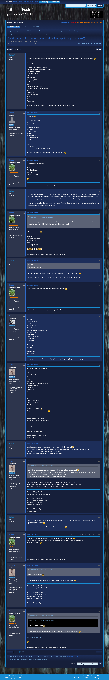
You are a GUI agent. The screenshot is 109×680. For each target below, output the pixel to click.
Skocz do (73, 663)
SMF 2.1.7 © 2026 (10, 675)
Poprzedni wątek (83, 43)
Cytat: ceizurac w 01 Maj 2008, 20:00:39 (41, 615)
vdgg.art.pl (73, 22)
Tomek (11, 113)
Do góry (10, 652)
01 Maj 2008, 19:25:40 (32, 443)
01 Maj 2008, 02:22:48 (32, 212)
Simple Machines (19, 675)
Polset (11, 316)
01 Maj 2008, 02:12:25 (32, 191)
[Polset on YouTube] (9, 336)
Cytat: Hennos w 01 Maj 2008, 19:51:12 (41, 570)
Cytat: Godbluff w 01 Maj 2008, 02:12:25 (41, 217)
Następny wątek (96, 43)
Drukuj (98, 49)
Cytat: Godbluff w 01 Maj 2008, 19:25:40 (41, 465)
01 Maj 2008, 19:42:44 (32, 517)
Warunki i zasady (92, 675)
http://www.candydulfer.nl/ (35, 637)
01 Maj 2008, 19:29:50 (32, 461)
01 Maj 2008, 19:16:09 (32, 365)
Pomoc (85, 675)
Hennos (12, 160)
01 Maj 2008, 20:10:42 (32, 611)
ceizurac (12, 365)
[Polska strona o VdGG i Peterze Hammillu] (9, 181)
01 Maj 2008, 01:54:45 (32, 55)
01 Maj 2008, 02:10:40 (32, 160)
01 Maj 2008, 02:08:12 (32, 113)
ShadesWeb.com (20, 678)
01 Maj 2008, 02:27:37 (32, 260)
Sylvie (75, 31)
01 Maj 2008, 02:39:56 (32, 285)
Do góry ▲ (101, 675)
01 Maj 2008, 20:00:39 (32, 565)
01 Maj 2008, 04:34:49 (32, 316)
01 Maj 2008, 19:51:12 (32, 534)
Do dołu (10, 49)
